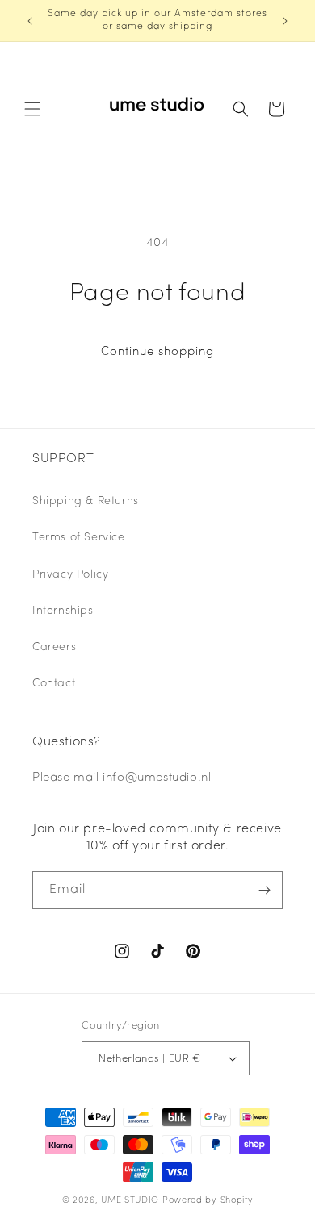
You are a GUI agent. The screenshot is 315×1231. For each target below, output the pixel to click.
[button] (32, 109)
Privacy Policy (70, 575)
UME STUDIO (130, 1200)
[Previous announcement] (30, 21)
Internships (63, 611)
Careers (54, 647)
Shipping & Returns (85, 501)
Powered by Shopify (208, 1200)
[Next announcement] (285, 21)
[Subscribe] (264, 890)
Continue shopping (157, 352)
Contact (53, 684)
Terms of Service (78, 538)
